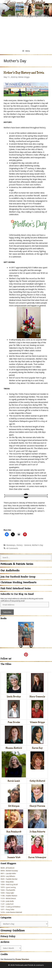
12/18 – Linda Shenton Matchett (11, 912)
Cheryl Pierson (37, 806)
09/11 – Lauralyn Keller (8, 873)
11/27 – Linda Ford (7, 904)
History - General (23, 545)
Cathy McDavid (37, 780)
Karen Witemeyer (37, 857)
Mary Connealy (37, 696)
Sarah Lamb (14, 780)
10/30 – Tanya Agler (7, 893)
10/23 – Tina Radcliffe (8, 890)
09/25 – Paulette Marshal (9, 879)
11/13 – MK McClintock (8, 898)
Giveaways (10, 545)
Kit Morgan (13, 806)
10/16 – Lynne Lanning (8, 887)
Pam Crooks (14, 722)
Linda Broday (14, 696)
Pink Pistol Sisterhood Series (16, 588)
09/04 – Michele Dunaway (9, 871)
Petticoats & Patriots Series (17, 564)
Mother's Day (37, 545)
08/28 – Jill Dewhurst (7, 868)
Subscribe (7, 612)
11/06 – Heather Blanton (9, 896)
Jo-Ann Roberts (37, 831)
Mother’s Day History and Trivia (24, 72)
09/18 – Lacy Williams (8, 876)
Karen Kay (37, 747)
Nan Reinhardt (13, 831)
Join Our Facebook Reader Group (18, 576)
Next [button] (31, 646)
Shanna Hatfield (14, 747)
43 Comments (12, 548)
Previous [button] (21, 646)
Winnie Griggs (37, 722)
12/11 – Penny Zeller (7, 910)
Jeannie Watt (13, 857)
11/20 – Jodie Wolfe (7, 901)
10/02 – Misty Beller (7, 882)
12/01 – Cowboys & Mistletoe (10, 907)
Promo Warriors (22, 959)
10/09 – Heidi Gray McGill (9, 885)
